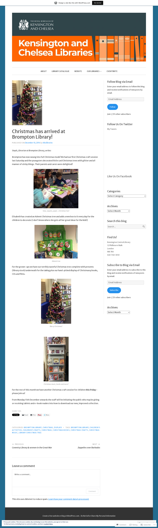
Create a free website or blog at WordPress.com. (61, 516)
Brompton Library (33, 428)
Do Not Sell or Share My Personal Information (98, 516)
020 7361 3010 (113, 255)
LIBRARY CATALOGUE (60, 71)
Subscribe (114, 290)
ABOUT (44, 71)
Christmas (48, 428)
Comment (92, 491)
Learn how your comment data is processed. (68, 499)
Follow (112, 107)
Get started (97, 3)
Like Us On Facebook (119, 176)
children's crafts (31, 430)
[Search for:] (126, 226)
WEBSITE (78, 71)
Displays (58, 428)
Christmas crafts (79, 430)
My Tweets (112, 129)
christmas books (61, 430)
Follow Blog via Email (120, 81)
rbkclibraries (48, 143)
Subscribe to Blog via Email (123, 265)
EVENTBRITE (112, 71)
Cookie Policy (48, 524)
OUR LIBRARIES (93, 71)
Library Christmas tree (30, 433)
